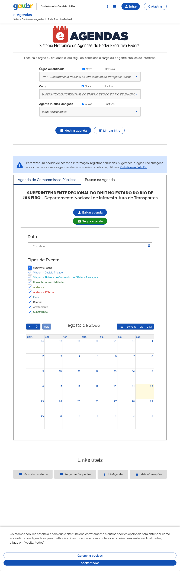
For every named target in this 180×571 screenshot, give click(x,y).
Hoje (46, 326)
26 (42, 341)
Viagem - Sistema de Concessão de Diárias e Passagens (65, 277)
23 (42, 401)
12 (97, 371)
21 (133, 386)
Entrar (132, 6)
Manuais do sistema (35, 474)
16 (42, 386)
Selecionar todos (42, 267)
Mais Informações (151, 474)
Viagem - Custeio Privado (48, 272)
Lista (149, 326)
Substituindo (40, 311)
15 (151, 371)
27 (60, 341)
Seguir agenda (92, 221)
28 (78, 341)
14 (133, 371)
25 (78, 401)
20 (115, 386)
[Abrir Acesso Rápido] (107, 6)
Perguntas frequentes (77, 474)
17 (61, 386)
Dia (141, 326)
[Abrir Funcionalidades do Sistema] (114, 6)
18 (79, 386)
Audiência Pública (43, 292)
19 (97, 386)
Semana (131, 326)
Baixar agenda (92, 212)
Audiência (38, 287)
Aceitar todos (90, 563)
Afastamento (40, 306)
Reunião (37, 302)
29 (96, 341)
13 (115, 371)
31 (133, 341)
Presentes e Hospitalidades (49, 282)
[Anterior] (29, 327)
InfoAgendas (115, 474)
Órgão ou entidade (52, 69)
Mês (120, 326)
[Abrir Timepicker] (149, 246)
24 (60, 401)
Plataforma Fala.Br (133, 167)
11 (79, 371)
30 (115, 341)
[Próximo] (36, 327)
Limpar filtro (111, 130)
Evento (37, 297)
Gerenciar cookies (90, 555)
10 (60, 371)
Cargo (43, 86)
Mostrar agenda (76, 130)
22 (151, 386)
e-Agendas (22, 14)
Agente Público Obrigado (56, 104)
